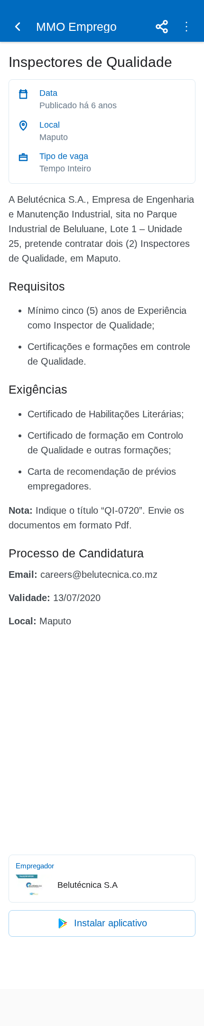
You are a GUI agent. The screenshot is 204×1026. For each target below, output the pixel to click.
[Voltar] (18, 27)
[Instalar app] (186, 27)
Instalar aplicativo (110, 923)
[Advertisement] (102, 739)
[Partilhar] (162, 27)
